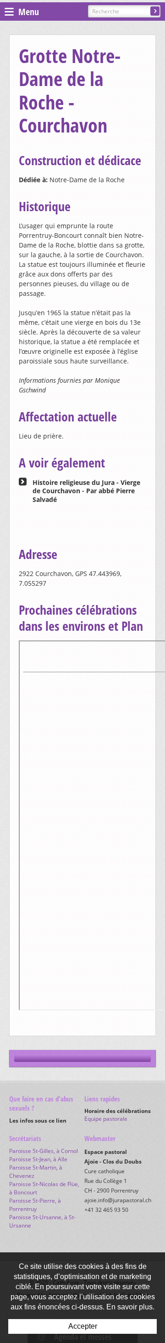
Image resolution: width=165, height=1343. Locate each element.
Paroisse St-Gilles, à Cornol (43, 1151)
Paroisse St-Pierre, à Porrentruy (35, 1205)
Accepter (82, 1326)
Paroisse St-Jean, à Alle (38, 1159)
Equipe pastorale (105, 1119)
